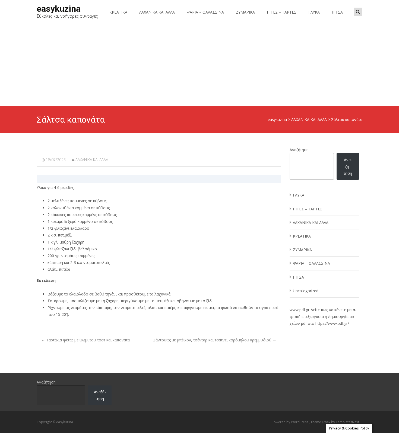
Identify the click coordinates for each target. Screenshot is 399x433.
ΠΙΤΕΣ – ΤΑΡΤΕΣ (281, 12)
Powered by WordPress (290, 422)
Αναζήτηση (299, 149)
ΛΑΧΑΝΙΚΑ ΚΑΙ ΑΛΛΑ (157, 12)
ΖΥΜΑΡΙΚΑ (245, 12)
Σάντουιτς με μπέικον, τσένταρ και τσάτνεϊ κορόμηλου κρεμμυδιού (214, 339)
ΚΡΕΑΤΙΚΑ (118, 12)
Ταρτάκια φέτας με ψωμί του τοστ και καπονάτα (85, 339)
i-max (326, 422)
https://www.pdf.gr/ (332, 323)
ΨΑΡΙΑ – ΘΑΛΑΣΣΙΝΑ (205, 12)
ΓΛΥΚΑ (314, 12)
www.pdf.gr (299, 309)
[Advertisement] (199, 65)
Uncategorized (305, 290)
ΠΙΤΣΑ (337, 12)
